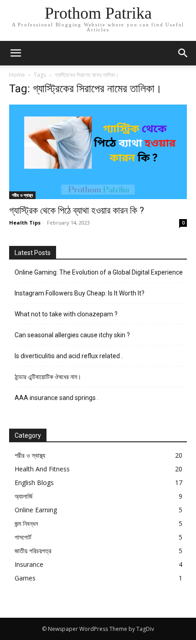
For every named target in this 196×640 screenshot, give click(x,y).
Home (17, 75)
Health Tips (25, 222)
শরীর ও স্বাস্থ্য (22, 195)
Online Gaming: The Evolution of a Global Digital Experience (99, 272)
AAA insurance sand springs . (56, 397)
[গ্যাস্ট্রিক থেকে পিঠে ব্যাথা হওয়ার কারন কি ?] (98, 152)
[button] (183, 53)
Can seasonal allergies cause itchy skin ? (72, 335)
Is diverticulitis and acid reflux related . (69, 356)
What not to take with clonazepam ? (66, 314)
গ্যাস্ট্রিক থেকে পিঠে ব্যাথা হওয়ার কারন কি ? (76, 210)
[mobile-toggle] (15, 53)
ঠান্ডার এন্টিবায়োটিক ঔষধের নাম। (49, 376)
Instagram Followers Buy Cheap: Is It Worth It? (79, 293)
